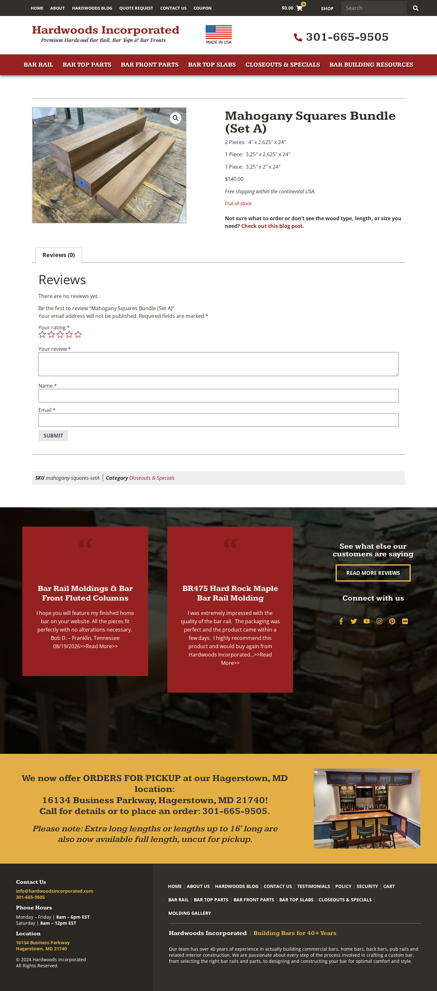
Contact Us (173, 8)
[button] (175, 118)
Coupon (203, 8)
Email (47, 410)
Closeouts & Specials (282, 64)
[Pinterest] (392, 621)
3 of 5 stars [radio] (60, 334)
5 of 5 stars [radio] (78, 334)
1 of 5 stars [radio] (42, 334)
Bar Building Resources (371, 64)
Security (367, 886)
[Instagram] (379, 621)
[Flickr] (405, 621)
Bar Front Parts (150, 64)
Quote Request (136, 8)
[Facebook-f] (341, 621)
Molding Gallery (189, 913)
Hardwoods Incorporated (105, 30)
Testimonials (313, 886)
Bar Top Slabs (212, 64)
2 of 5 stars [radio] (51, 334)
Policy (343, 886)
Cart (389, 886)
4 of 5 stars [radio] (69, 334)
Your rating (54, 327)
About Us (198, 886)
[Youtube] (366, 621)
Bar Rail (38, 64)
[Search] (416, 8)
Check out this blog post (272, 226)
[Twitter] (353, 621)
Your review (54, 348)
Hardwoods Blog (92, 8)
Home (37, 8)
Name (47, 385)
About (57, 8)
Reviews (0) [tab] (59, 255)
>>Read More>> (99, 646)
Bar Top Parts (87, 64)
